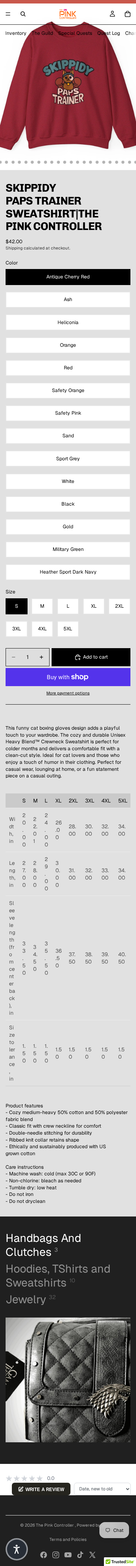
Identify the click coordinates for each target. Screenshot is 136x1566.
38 (123, 162)
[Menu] (8, 14)
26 (45, 162)
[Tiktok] (80, 1555)
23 (26, 162)
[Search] (23, 14)
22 (19, 162)
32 (84, 162)
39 (129, 162)
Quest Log (108, 33)
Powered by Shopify (96, 1525)
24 (32, 162)
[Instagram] (56, 1555)
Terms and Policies (68, 1539)
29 (65, 162)
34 (97, 162)
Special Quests (75, 33)
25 (39, 162)
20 (6, 162)
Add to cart (95, 657)
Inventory (16, 33)
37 (116, 162)
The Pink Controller (55, 1525)
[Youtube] (68, 1555)
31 (78, 162)
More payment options (68, 693)
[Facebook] (43, 1555)
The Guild (42, 33)
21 (13, 162)
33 (91, 162)
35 (103, 162)
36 (110, 162)
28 (58, 162)
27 (52, 162)
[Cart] (127, 14)
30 (71, 162)
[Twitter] (92, 1555)
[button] (17, 1549)
